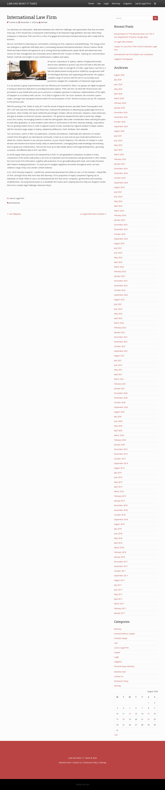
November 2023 (121, 229)
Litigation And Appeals (123, 59)
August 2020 (119, 412)
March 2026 (119, 98)
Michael (43, 22)
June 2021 (118, 365)
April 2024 (118, 206)
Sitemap (117, 685)
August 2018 (119, 524)
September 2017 (121, 575)
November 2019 (121, 454)
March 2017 (119, 603)
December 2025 (120, 112)
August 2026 (119, 75)
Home (91, 3)
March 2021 (119, 379)
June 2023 (118, 252)
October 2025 (120, 122)
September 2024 (121, 182)
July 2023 (118, 248)
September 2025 (121, 126)
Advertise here (120, 672)
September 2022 (121, 295)
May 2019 (118, 482)
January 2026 (119, 108)
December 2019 (120, 449)
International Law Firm (32, 17)
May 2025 (118, 145)
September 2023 (121, 239)
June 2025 (118, 140)
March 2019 (119, 491)
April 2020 (118, 430)
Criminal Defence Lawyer (124, 633)
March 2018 (119, 547)
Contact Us (118, 676)
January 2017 (119, 613)
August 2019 (119, 468)
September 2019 (121, 463)
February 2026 (120, 103)
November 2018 (121, 510)
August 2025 (119, 131)
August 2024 (119, 187)
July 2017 (118, 585)
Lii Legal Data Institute (123, 41)
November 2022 (121, 285)
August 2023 (119, 243)
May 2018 (118, 538)
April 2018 (118, 543)
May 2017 (118, 594)
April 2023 (118, 262)
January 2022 (119, 332)
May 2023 (118, 257)
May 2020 (118, 426)
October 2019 (120, 458)
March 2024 (119, 210)
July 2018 (118, 529)
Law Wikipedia (15, 214)
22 (148, 719)
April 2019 (118, 487)
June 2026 (118, 84)
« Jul (115, 734)
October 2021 (120, 346)
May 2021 (118, 369)
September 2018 (121, 519)
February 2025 (120, 159)
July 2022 (118, 304)
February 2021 (120, 384)
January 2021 (119, 388)
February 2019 (120, 496)
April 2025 (118, 150)
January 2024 (119, 220)
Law (99, 3)
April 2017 (118, 599)
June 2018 (118, 533)
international (14, 203)
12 (130, 713)
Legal (106, 3)
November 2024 (121, 173)
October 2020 (120, 402)
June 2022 (118, 309)
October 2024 (120, 178)
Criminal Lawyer (120, 638)
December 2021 (120, 337)
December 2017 (120, 561)
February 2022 (120, 327)
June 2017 (118, 589)
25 (123, 725)
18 (123, 719)
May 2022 (118, 313)
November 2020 (121, 398)
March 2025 (119, 154)
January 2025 (119, 164)
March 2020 (119, 435)
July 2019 (118, 472)
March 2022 (119, 323)
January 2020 (119, 444)
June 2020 (118, 421)
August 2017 (119, 580)
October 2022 (120, 290)
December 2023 (120, 224)
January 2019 (119, 500)
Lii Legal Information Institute (92, 214)
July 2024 (118, 192)
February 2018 (120, 552)
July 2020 (118, 416)
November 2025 (121, 117)
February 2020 (120, 440)
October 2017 (120, 571)
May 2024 (118, 201)
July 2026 (118, 79)
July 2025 (118, 136)
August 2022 (119, 299)
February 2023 (120, 271)
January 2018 (119, 557)
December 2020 (120, 393)
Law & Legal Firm (143, 3)
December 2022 (120, 281)
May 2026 (118, 89)
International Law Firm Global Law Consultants (133, 54)
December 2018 (120, 505)
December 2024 (120, 168)
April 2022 (118, 318)
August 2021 (119, 355)
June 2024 (118, 196)
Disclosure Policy (121, 681)
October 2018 (120, 515)
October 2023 (120, 234)
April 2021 (118, 374)
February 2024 (120, 215)
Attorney (116, 3)
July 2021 (118, 360)
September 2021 (121, 351)
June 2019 (118, 477)
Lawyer (117, 652)
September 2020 (121, 407)
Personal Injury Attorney (124, 666)
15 (148, 713)
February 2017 (120, 608)
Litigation (127, 3)
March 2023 (119, 267)
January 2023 (119, 276)
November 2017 (121, 566)
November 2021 (121, 341)
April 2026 (118, 93)
